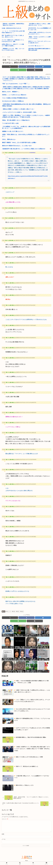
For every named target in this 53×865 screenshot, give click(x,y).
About (26, 860)
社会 (22, 611)
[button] (35, 70)
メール (3, 839)
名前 (3, 834)
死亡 (18, 611)
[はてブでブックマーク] (43, 66)
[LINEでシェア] (18, 70)
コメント (5, 819)
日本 (14, 611)
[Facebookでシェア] (26, 66)
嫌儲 (4, 611)
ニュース (9, 611)
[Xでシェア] (10, 66)
